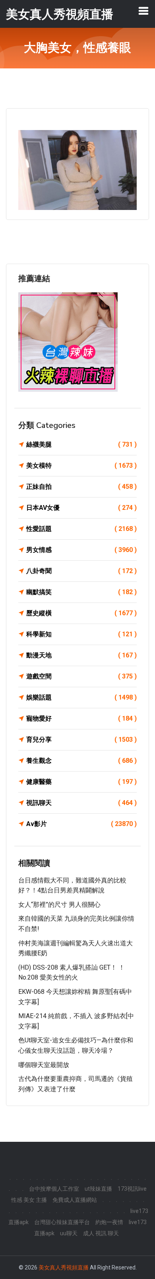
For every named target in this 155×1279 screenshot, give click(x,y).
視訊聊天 (81, 803)
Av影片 (81, 824)
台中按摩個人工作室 (54, 1189)
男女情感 (81, 550)
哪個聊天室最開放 (43, 1065)
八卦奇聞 (81, 571)
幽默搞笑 (81, 592)
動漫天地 (81, 655)
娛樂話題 (81, 697)
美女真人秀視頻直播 (64, 1267)
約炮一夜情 (109, 1222)
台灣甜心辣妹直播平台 (62, 1222)
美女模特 (81, 465)
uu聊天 (69, 1233)
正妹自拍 (81, 486)
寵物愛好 (81, 718)
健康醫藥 (81, 781)
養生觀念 (81, 760)
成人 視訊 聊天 (101, 1233)
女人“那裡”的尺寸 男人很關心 (59, 904)
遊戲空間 (81, 676)
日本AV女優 (81, 507)
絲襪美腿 (81, 444)
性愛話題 (81, 529)
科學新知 (81, 634)
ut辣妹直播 (98, 1189)
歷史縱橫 (81, 613)
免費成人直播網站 (74, 1200)
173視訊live (132, 1189)
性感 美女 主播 (29, 1200)
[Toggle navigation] (143, 10)
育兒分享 (81, 739)
